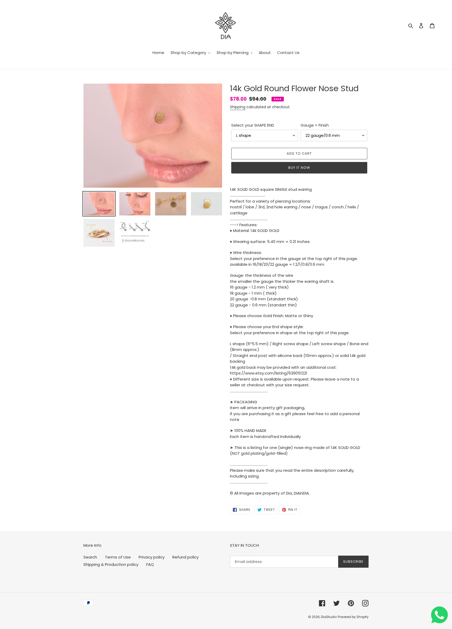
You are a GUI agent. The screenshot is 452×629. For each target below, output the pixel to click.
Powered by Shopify (353, 617)
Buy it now (299, 167)
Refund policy (185, 557)
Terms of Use (118, 557)
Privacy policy (152, 557)
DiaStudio (329, 617)
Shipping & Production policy (110, 564)
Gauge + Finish (315, 125)
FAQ (150, 564)
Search (90, 557)
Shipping (237, 107)
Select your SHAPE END (252, 125)
